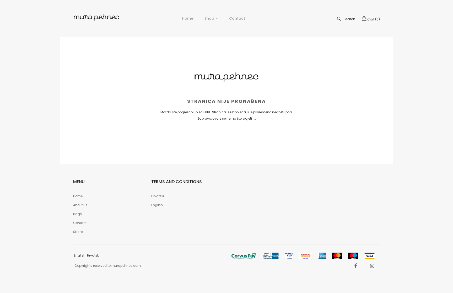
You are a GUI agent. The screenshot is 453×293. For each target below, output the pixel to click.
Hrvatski (157, 196)
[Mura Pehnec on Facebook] (355, 265)
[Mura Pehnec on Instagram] (372, 265)
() (373, 19)
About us (80, 205)
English (157, 205)
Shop (209, 18)
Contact (80, 223)
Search (349, 19)
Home (78, 196)
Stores (78, 232)
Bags (77, 214)
